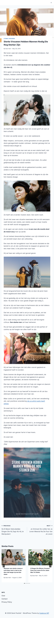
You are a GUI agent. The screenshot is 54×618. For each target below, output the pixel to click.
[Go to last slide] (4, 565)
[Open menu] (51, 3)
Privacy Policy (7, 602)
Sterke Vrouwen (9, 38)
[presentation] (14, 557)
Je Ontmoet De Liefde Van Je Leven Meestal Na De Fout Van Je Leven (40, 530)
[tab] (24, 583)
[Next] (50, 565)
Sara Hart (8, 48)
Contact (5, 599)
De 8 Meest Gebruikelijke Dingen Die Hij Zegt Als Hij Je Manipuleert (13, 530)
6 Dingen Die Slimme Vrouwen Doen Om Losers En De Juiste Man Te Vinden (40, 570)
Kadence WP (44, 613)
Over (3, 596)
